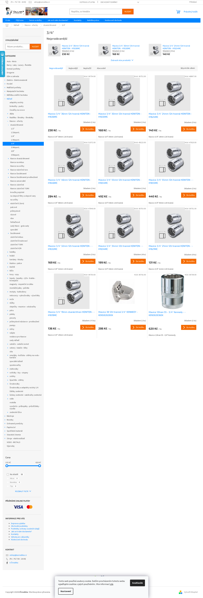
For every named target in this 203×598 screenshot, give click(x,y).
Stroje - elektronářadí (16, 438)
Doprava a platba (87, 2)
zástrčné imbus (16, 237)
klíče (12, 270)
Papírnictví (11, 427)
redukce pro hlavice (18, 336)
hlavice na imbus (17, 162)
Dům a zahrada (13, 76)
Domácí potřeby (13, 69)
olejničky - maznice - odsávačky (23, 306)
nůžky (12, 303)
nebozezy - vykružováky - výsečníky (25, 295)
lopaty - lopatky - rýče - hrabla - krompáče (22, 279)
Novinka (15, 482)
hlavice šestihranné (18, 173)
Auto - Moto (11, 61)
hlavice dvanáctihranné (19, 158)
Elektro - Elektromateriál (17, 80)
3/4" (12, 143)
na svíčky (14, 199)
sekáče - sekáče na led (19, 344)
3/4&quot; (15, 147)
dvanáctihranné (16, 125)
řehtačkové (15, 222)
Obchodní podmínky (108, 2)
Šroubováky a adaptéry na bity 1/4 (24, 387)
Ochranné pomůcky (15, 423)
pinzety (13, 318)
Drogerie (10, 72)
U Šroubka (14, 562)
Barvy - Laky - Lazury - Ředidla (19, 65)
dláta (12, 113)
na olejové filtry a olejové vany (23, 196)
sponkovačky (15, 365)
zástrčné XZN (15, 248)
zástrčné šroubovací (18, 241)
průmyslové (15, 211)
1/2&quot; (15, 132)
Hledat (127, 11)
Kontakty (15, 534)
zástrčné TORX (16, 244)
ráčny (12, 329)
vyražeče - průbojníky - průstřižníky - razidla (25, 407)
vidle (12, 398)
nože (12, 299)
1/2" (12, 128)
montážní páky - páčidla (19, 288)
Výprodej (10, 446)
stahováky (14, 369)
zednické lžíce (16, 412)
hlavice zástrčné (17, 184)
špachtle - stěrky (17, 380)
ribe (12, 218)
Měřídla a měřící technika (17, 95)
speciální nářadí (16, 361)
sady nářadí (14, 340)
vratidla (13, 402)
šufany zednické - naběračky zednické (26, 395)
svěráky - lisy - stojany (19, 372)
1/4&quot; (15, 140)
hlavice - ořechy (16, 121)
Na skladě (16, 474)
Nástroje (10, 416)
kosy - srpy (14, 274)
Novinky (10, 419)
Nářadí (9, 99)
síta (11, 351)
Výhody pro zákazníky (20, 537)
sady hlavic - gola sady (19, 226)
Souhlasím (137, 582)
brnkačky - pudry (17, 106)
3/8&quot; (15, 155)
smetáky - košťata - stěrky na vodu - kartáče (25, 356)
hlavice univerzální (18, 181)
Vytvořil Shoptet (191, 592)
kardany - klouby (16, 259)
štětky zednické (16, 391)
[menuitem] (8, 20)
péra (12, 310)
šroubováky (15, 383)
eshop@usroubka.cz (18, 555)
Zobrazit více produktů (121, 60)
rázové (13, 214)
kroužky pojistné (17, 192)
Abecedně (101, 68)
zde (111, 584)
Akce (13, 478)
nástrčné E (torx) (17, 203)
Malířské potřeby (14, 87)
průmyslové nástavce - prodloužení (24, 321)
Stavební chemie (14, 434)
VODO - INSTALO (13, 442)
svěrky (12, 376)
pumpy (12, 325)
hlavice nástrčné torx (19, 170)
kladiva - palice (16, 263)
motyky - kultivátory (18, 291)
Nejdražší (87, 68)
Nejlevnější (73, 68)
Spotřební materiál (14, 431)
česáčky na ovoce (17, 110)
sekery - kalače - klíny (18, 347)
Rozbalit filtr (21, 491)
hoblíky (13, 252)
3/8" (12, 151)
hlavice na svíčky (17, 166)
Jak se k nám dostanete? (21, 531)
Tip (13, 486)
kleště (12, 267)
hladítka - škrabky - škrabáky (21, 117)
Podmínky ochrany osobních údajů (25, 528)
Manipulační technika (15, 91)
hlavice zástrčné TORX (19, 188)
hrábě (12, 255)
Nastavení (66, 591)
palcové (13, 207)
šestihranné (15, 233)
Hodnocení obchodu (19, 539)
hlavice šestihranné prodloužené (24, 177)
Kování (9, 83)
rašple (12, 333)
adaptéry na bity (16, 102)
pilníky (12, 314)
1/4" (12, 136)
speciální (14, 229)
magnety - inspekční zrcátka (21, 284)
